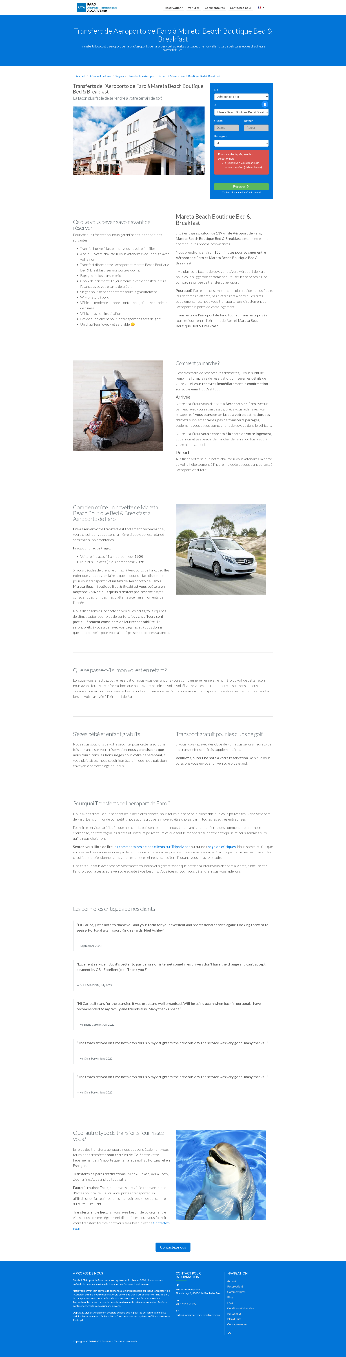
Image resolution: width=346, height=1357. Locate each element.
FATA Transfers (104, 1341)
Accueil (80, 76)
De (216, 89)
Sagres (120, 76)
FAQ (230, 1302)
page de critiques (222, 846)
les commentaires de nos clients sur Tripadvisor (151, 846)
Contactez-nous (241, 7)
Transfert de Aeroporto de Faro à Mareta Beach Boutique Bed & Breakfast (174, 76)
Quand (218, 120)
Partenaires (234, 1313)
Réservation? (174, 7)
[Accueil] (97, 7)
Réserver (239, 186)
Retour (248, 120)
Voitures (193, 7)
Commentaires (215, 7)
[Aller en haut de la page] (229, 1332)
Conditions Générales (240, 1308)
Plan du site (234, 1319)
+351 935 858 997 (186, 1304)
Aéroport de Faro (100, 76)
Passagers (220, 136)
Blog (230, 1297)
